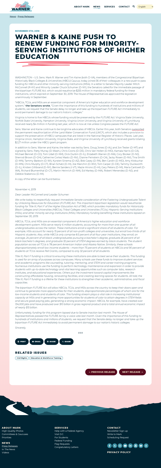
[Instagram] (120, 445)
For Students (61, 437)
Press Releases (26, 16)
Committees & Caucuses (15, 434)
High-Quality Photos (12, 431)
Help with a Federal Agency (69, 431)
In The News (8, 449)
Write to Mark (114, 434)
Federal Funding (63, 440)
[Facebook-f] (109, 445)
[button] (22, 341)
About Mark (82, 6)
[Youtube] (125, 445)
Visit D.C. (59, 434)
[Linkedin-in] (130, 445)
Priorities (6, 437)
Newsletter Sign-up (117, 431)
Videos (5, 452)
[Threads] (146, 445)
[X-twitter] (114, 445)
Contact (124, 6)
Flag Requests (62, 444)
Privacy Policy (119, 452)
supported (138, 129)
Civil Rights (22, 358)
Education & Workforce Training (46, 358)
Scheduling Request (118, 437)
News (96, 6)
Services (109, 6)
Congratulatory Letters (66, 447)
